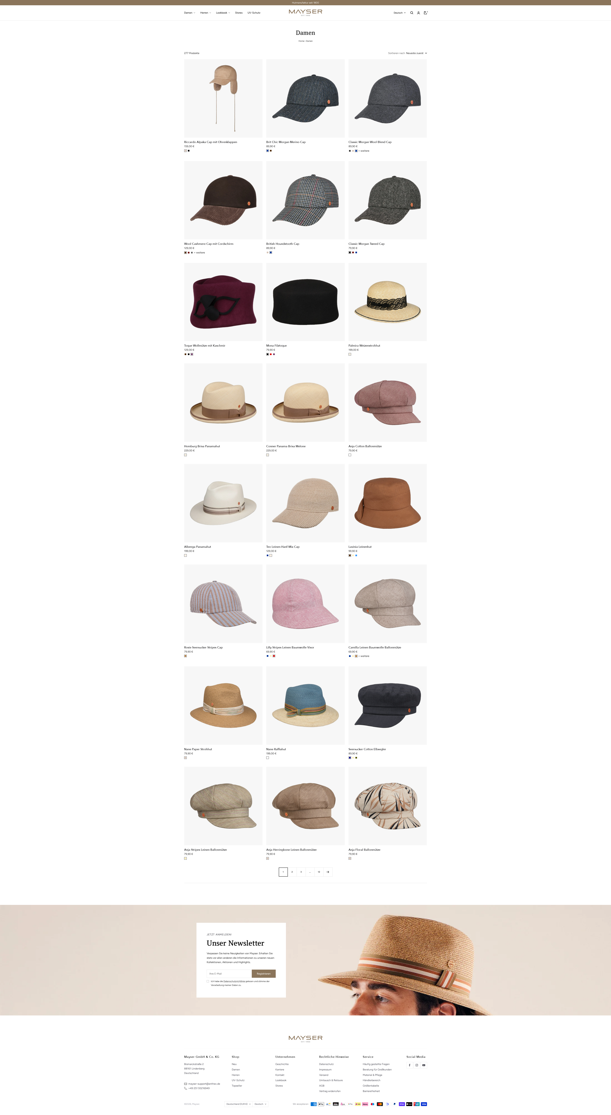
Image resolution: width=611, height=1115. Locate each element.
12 (319, 872)
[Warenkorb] (425, 12)
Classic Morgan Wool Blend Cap (370, 142)
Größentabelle (371, 1085)
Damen (188, 12)
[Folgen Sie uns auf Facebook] (410, 1065)
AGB (321, 1085)
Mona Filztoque (276, 346)
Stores (238, 12)
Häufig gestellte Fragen (376, 1064)
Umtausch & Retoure (331, 1080)
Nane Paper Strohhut (198, 749)
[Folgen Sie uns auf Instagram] (417, 1065)
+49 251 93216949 (199, 1088)
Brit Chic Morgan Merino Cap (286, 142)
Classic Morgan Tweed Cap (366, 244)
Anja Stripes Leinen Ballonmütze (205, 850)
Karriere (279, 1069)
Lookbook (221, 12)
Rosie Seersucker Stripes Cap (203, 648)
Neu (234, 1064)
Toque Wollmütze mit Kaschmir (204, 346)
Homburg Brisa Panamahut (202, 446)
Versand (323, 1074)
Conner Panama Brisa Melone (286, 446)
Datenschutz (326, 1064)
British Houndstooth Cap (282, 244)
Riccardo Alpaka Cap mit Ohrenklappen (210, 142)
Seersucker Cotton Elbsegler (367, 749)
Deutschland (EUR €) (237, 1104)
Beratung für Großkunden (377, 1069)
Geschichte (282, 1064)
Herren (204, 12)
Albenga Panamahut (197, 547)
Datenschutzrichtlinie (234, 981)
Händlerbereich (371, 1080)
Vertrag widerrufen (330, 1091)
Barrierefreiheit (371, 1091)
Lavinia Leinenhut (360, 547)
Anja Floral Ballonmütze (364, 850)
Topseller (237, 1085)
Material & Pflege (372, 1074)
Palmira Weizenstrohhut (364, 346)
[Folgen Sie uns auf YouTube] (424, 1065)
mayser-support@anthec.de (204, 1083)
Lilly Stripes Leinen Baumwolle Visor (290, 648)
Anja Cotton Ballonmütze (365, 446)
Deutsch (398, 12)
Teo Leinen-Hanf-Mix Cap (283, 547)
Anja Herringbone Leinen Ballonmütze (291, 850)
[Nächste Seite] (327, 871)
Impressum (325, 1069)
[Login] (418, 13)
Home (301, 41)
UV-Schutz (254, 12)
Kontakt (279, 1074)
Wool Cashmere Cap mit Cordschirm (208, 244)
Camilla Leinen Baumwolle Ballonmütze (375, 648)
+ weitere (363, 150)
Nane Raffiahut (276, 749)
